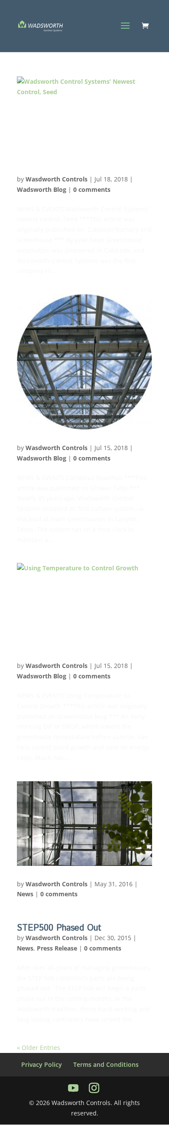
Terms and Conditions (106, 1064)
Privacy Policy (41, 1064)
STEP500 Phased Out (59, 928)
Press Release (57, 948)
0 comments (91, 189)
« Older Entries (38, 1047)
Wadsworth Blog (41, 189)
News (25, 894)
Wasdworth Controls (57, 179)
